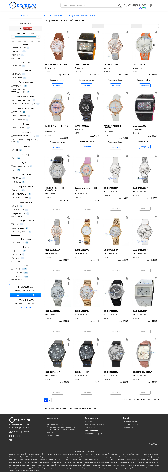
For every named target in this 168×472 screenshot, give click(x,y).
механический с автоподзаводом (20, 91)
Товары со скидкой (93, 434)
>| (57, 400)
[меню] (156, 5)
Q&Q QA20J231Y (52, 311)
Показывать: (136, 26)
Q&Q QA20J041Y (82, 311)
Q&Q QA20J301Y (140, 250)
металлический (21, 116)
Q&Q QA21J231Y (140, 188)
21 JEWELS (20, 276)
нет (16, 158)
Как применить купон (94, 424)
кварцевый (20, 86)
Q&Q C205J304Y (111, 372)
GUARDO (19, 51)
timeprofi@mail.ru (21, 431)
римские (18, 254)
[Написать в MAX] (11, 436)
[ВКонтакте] (11, 440)
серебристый (20, 213)
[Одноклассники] (33, 295)
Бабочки (28, 28)
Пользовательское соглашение (61, 430)
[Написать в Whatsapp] (15, 436)
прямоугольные (21, 194)
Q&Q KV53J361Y (140, 64)
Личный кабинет (130, 422)
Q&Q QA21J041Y (111, 250)
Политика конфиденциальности (61, 427)
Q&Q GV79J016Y (140, 311)
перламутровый (21, 232)
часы (17, 150)
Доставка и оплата (55, 424)
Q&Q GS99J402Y (82, 126)
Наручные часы (57, 16)
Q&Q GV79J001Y (140, 126)
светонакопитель (22, 166)
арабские (19, 251)
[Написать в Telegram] (19, 436)
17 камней (20, 273)
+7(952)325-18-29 (20, 427)
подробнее (26, 307)
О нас (49, 422)
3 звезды (19, 269)
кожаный (19, 112)
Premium (18, 74)
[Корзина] (151, 5)
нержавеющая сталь (23, 100)
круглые (18, 190)
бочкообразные (21, 198)
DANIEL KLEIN (20, 47)
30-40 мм (19, 178)
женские (18, 66)
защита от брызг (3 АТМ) (25, 136)
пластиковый (20, 119)
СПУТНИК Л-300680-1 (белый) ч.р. (54, 189)
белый (17, 206)
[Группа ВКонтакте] (18, 295)
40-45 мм (18, 182)
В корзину (57, 85)
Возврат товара (54, 435)
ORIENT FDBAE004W (142, 372)
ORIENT (18, 55)
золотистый (20, 210)
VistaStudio (154, 444)
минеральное (21, 128)
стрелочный (20, 242)
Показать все (15, 58)
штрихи (18, 258)
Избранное (128, 427)
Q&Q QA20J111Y (111, 64)
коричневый (20, 228)
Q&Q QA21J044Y (82, 250)
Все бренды (90, 422)
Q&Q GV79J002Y (82, 64)
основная (19, 78)
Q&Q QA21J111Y (52, 250)
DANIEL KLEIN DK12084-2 (56, 64)
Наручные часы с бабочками (82, 16)
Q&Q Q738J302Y (111, 311)
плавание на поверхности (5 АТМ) (25, 141)
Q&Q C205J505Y (82, 372)
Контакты (51, 432)
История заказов (130, 424)
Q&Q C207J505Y (52, 372)
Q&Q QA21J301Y (111, 188)
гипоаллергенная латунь (26, 104)
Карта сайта (90, 427)
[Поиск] (119, 5)
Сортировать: (98, 26)
